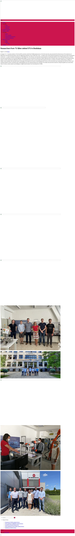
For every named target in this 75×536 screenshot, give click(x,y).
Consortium (7, 26)
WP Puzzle (7, 532)
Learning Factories (6, 29)
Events (6, 42)
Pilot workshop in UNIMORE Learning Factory (14, 523)
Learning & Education (9, 38)
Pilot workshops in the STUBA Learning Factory (14, 526)
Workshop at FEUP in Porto (10, 528)
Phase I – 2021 (6, 31)
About (6, 25)
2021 (9, 43)
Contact (4, 45)
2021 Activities (8, 35)
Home (4, 22)
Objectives (7, 28)
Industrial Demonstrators (10, 36)
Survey (6, 33)
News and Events (6, 39)
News (6, 40)
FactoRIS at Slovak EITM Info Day (12, 525)
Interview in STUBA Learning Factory (12, 522)
